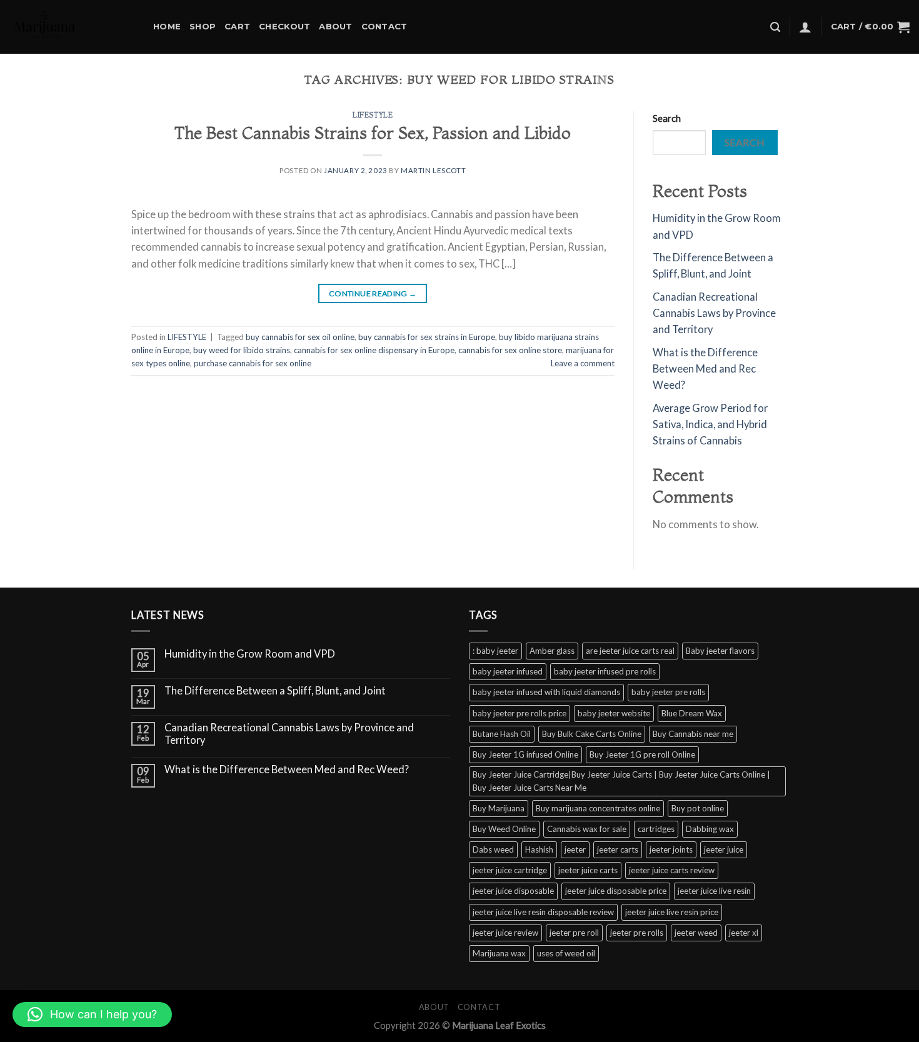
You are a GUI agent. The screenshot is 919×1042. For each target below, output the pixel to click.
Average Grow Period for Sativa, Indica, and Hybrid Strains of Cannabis (710, 425)
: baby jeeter (495, 651)
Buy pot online (697, 808)
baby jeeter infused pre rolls (605, 671)
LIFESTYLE (373, 115)
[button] (92, 1014)
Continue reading (373, 293)
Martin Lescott (433, 170)
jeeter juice (723, 849)
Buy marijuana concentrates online (598, 808)
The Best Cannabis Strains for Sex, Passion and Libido (372, 133)
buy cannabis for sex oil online (300, 337)
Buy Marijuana (499, 808)
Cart (237, 26)
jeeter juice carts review (672, 870)
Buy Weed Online (504, 829)
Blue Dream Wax (691, 713)
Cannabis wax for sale (586, 829)
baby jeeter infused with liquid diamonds (546, 692)
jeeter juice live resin (714, 891)
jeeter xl (743, 933)
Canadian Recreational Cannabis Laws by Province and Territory (714, 313)
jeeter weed (696, 933)
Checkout (284, 26)
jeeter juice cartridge (510, 870)
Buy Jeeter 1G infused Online (525, 754)
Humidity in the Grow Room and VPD (249, 654)
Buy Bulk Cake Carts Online (591, 734)
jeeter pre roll (574, 933)
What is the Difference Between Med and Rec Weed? (705, 369)
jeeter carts (617, 849)
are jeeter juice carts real (630, 651)
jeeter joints (671, 849)
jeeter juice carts (588, 870)
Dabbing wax (710, 829)
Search (667, 118)
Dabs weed (493, 849)
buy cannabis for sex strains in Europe (426, 337)
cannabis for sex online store (510, 350)
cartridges (656, 829)
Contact (384, 26)
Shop (202, 26)
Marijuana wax (499, 953)
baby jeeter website (614, 713)
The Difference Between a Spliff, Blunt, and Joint (275, 691)
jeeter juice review (505, 933)
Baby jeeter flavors (720, 651)
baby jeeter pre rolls (668, 692)
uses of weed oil (566, 953)
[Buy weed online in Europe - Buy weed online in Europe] (71, 27)
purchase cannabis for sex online (252, 363)
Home (167, 26)
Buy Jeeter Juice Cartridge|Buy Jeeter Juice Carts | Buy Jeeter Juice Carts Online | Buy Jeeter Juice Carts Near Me (621, 781)
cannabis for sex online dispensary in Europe (374, 350)
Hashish (539, 849)
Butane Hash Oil (502, 734)
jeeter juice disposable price (615, 891)
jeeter (575, 849)
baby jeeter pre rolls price (519, 713)
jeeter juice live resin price (671, 912)
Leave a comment (583, 363)
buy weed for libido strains (241, 350)
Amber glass (552, 651)
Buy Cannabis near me (693, 734)
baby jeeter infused (508, 671)
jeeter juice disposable (513, 891)
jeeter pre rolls (636, 933)
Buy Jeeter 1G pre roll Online (642, 754)
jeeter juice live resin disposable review (543, 912)
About (335, 26)
